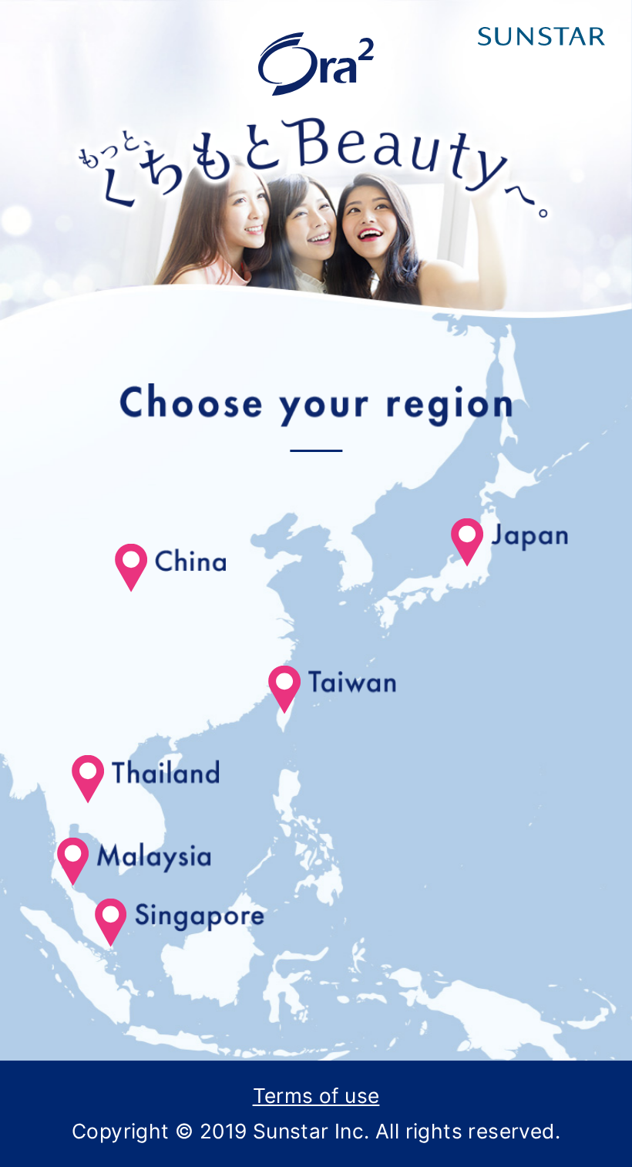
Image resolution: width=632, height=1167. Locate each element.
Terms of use (316, 1096)
